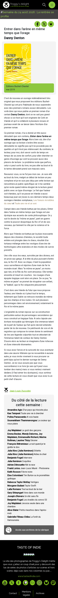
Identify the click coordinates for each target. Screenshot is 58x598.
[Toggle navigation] (52, 4)
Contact (13, 593)
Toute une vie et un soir (25, 203)
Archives (40, 593)
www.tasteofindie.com (29, 576)
